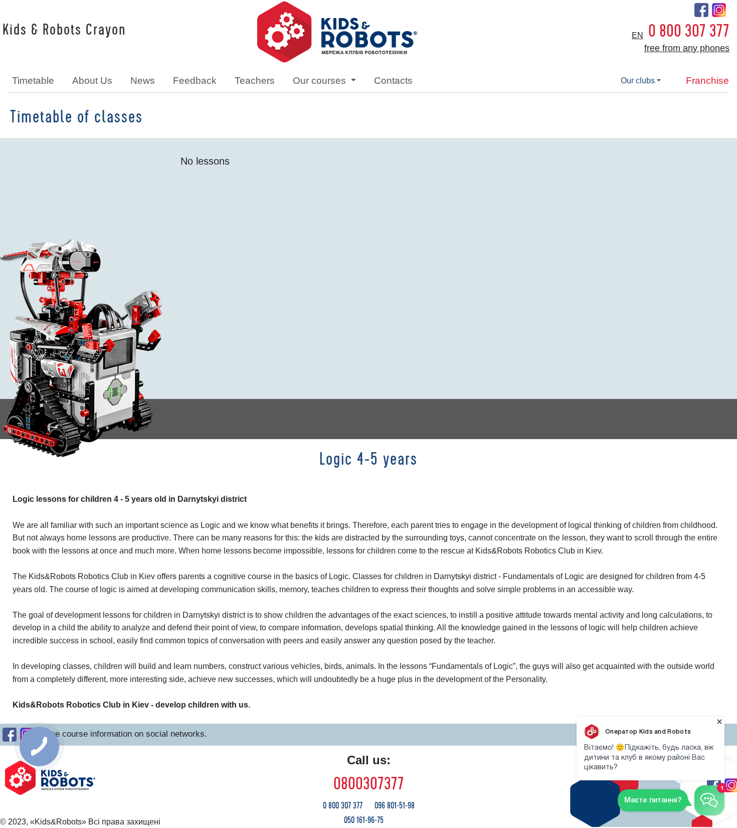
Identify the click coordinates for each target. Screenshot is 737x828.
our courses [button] (320, 80)
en (637, 35)
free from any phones (686, 48)
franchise (707, 80)
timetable (33, 80)
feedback (195, 80)
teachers (255, 80)
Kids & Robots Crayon (64, 30)
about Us (92, 80)
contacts (393, 80)
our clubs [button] (638, 80)
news (142, 80)
